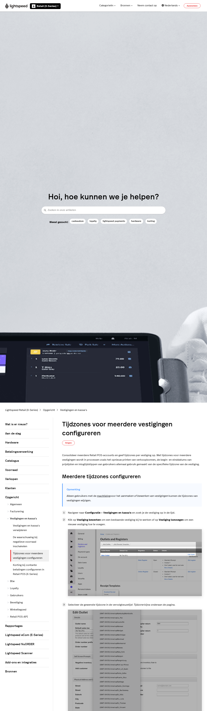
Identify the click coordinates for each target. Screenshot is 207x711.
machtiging (103, 496)
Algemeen (16, 504)
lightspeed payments (114, 221)
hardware (136, 221)
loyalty (93, 221)
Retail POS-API (19, 616)
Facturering (17, 511)
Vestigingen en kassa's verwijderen (26, 527)
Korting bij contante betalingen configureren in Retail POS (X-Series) (28, 569)
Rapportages (13, 626)
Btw (12, 581)
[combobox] (103, 210)
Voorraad (11, 470)
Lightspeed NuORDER (19, 644)
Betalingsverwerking (19, 451)
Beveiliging (16, 602)
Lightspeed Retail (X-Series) (21, 410)
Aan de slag (13, 433)
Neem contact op (147, 5)
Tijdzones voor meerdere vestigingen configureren (28, 555)
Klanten (10, 488)
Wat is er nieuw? (16, 424)
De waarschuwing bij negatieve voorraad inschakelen (25, 542)
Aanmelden (192, 6)
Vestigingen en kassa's (73, 410)
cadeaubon (78, 221)
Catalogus (12, 460)
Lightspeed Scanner (19, 653)
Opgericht (49, 410)
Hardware (11, 442)
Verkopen (11, 479)
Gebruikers (16, 595)
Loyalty (14, 588)
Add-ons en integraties (20, 662)
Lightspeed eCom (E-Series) (24, 635)
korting (151, 221)
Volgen (68, 443)
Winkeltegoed (18, 609)
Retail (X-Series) (46, 6)
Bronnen (125, 5)
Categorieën (106, 5)
